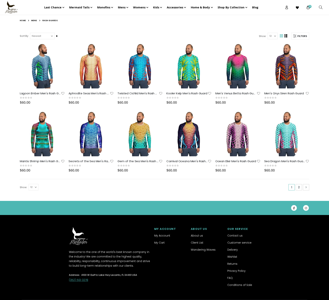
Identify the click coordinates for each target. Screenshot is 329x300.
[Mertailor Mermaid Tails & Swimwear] (15, 7)
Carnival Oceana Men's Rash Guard (187, 161)
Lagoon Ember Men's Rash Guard (40, 93)
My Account (162, 235)
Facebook (294, 208)
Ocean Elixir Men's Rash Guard (235, 161)
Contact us (235, 235)
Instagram (306, 208)
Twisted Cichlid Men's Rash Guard (138, 93)
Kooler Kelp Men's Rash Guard (186, 93)
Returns (232, 264)
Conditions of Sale (239, 285)
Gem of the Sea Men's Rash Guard (138, 161)
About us (197, 235)
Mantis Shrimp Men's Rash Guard (40, 161)
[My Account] (287, 7)
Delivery (232, 250)
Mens (34, 21)
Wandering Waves (203, 250)
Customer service (239, 243)
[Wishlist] (297, 7)
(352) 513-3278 (78, 280)
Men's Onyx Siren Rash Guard (284, 93)
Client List (197, 243)
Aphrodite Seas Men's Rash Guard (89, 93)
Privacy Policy (236, 271)
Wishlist (232, 257)
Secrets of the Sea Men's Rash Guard (89, 161)
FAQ (230, 278)
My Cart (159, 243)
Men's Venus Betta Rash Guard (236, 93)
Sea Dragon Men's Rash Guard (285, 161)
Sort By (24, 36)
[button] (63, 93)
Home (23, 20)
